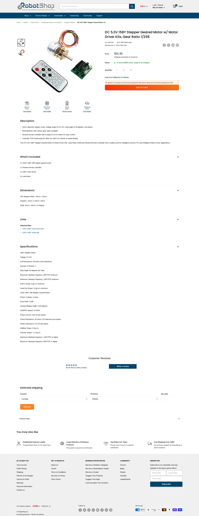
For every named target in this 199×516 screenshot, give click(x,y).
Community (87, 16)
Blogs (122, 468)
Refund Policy (25, 419)
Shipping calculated (121, 57)
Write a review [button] (123, 366)
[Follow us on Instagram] (89, 510)
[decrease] (116, 70)
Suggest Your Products (94, 476)
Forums (123, 465)
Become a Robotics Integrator (97, 465)
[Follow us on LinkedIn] (106, 510)
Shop (26, 16)
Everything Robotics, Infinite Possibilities (30, 514)
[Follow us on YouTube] (97, 510)
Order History (22, 468)
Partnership (74, 16)
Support (99, 16)
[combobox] (94, 6)
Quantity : (109, 70)
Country (23, 394)
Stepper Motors (69, 22)
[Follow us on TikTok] (102, 510)
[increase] (130, 70)
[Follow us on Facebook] (80, 510)
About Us (54, 465)
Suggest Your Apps (93, 479)
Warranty (20, 483)
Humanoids (58, 16)
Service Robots (41, 16)
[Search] (132, 6)
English (45, 506)
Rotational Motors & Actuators (51, 22)
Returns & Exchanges (25, 476)
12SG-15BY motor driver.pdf (33, 229)
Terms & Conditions (58, 472)
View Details (27, 111)
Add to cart (142, 87)
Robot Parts (35, 22)
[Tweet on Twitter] (173, 45)
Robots (25, 22)
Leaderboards (125, 479)
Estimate (27, 407)
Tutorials (123, 476)
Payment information (24, 486)
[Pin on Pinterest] (168, 45)
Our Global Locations (24, 506)
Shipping (20, 472)
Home (18, 22)
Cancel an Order (23, 479)
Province (94, 394)
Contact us (21, 490)
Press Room (56, 479)
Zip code (164, 394)
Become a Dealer (92, 472)
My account (158, 7)
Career (53, 468)
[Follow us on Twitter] (84, 510)
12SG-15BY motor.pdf (30, 232)
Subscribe (166, 484)
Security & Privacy (58, 476)
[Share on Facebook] (164, 45)
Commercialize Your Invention (97, 483)
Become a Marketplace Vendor (97, 468)
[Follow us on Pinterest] (93, 510)
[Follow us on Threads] (110, 510)
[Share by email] (177, 45)
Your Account (22, 465)
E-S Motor (109, 42)
